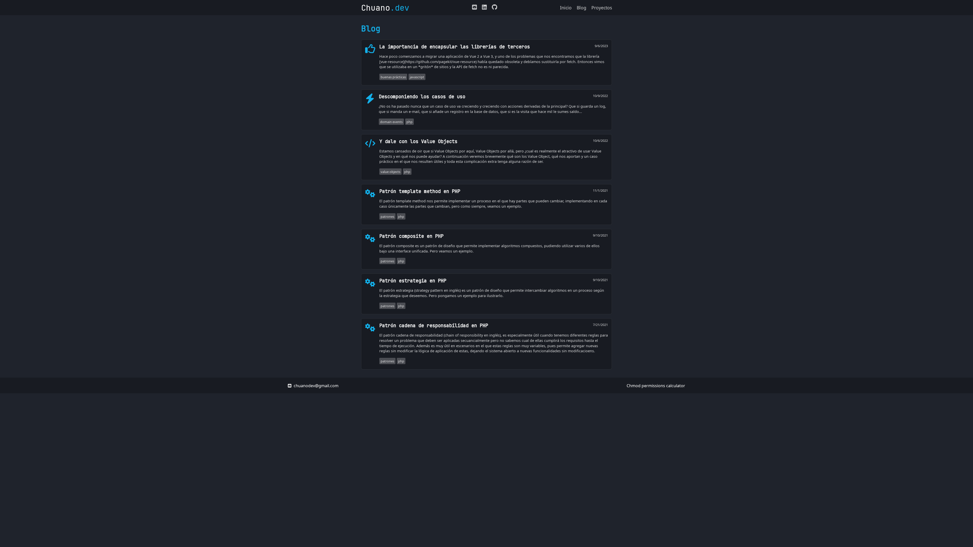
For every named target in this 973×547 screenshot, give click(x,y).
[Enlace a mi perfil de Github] (493, 8)
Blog (581, 8)
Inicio (566, 8)
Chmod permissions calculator (656, 385)
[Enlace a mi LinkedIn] (484, 8)
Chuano (385, 7)
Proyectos (601, 8)
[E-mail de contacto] (474, 8)
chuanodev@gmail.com (316, 385)
